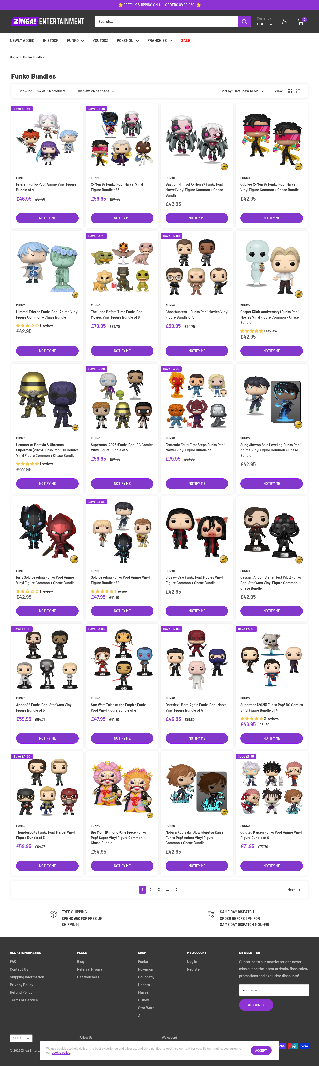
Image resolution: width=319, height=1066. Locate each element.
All (140, 1015)
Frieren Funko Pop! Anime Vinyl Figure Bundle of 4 (46, 187)
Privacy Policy (21, 984)
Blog (80, 961)
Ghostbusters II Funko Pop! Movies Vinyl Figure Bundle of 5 (197, 314)
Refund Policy (21, 992)
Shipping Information (27, 977)
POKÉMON (125, 40)
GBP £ (17, 1038)
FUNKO (73, 40)
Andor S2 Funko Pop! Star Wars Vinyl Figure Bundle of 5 (44, 707)
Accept (261, 1050)
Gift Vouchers (88, 977)
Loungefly (146, 977)
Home (14, 57)
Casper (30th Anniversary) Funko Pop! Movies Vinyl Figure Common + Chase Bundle (269, 317)
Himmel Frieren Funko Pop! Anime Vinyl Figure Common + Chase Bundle (47, 314)
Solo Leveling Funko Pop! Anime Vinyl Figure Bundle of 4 (120, 580)
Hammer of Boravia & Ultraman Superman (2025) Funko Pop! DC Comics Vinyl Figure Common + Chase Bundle (47, 450)
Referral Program (91, 969)
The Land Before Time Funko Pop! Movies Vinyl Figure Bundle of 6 (117, 314)
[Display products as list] (298, 91)
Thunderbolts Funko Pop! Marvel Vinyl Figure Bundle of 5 (45, 835)
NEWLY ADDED (22, 40)
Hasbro (144, 984)
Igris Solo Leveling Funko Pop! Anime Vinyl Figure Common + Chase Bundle (45, 580)
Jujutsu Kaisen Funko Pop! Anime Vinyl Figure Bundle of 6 (271, 835)
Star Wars (146, 1007)
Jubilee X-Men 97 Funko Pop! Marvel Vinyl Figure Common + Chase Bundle (269, 187)
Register (194, 969)
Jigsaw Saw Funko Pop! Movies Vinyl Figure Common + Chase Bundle (194, 580)
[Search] (244, 21)
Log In (192, 961)
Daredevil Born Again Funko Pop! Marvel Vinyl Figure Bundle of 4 (196, 707)
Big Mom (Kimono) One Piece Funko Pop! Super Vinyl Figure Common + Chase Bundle (118, 837)
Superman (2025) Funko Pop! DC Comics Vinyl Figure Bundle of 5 (122, 447)
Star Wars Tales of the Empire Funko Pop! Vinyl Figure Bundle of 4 (119, 707)
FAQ (13, 961)
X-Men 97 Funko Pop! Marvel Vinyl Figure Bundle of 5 (117, 187)
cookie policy (61, 1052)
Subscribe (256, 1005)
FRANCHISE (157, 40)
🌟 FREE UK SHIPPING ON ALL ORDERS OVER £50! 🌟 (159, 5)
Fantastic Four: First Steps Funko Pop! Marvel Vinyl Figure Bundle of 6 (195, 447)
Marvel (143, 992)
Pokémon (145, 969)
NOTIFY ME (47, 218)
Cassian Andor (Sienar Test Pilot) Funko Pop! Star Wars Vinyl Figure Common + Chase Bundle (270, 582)
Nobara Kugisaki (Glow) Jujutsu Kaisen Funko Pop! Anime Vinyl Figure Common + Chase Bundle (196, 837)
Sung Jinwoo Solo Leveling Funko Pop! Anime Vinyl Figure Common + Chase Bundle (270, 450)
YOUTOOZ (100, 40)
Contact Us (19, 969)
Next (291, 890)
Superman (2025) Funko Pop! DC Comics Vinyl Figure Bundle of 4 (271, 707)
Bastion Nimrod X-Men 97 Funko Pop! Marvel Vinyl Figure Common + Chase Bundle (194, 189)
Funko (20, 178)
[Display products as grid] (290, 91)
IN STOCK (50, 40)
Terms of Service (24, 1000)
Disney (143, 1000)
